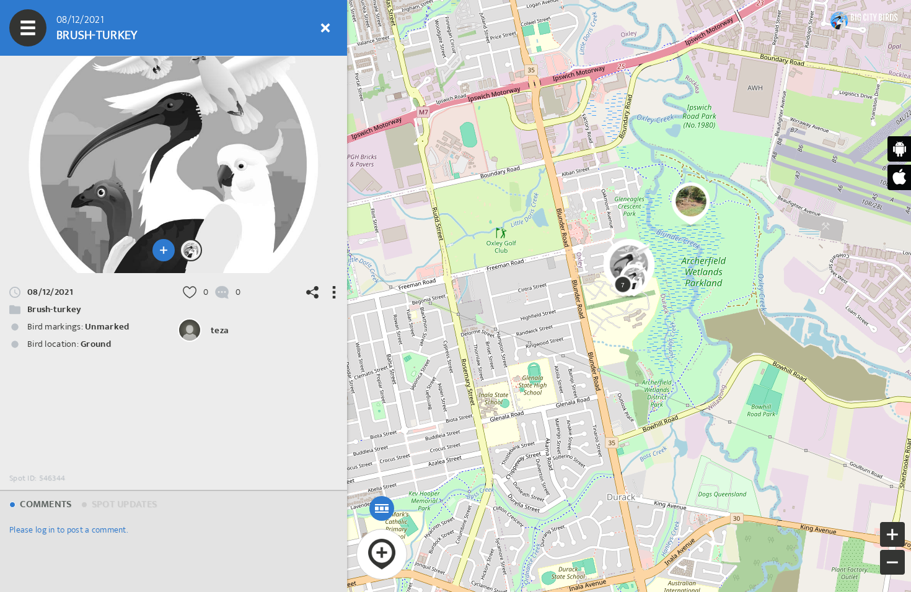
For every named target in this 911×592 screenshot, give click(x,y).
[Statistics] (139, 27)
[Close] (325, 27)
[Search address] (213, 27)
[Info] (250, 27)
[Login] (288, 27)
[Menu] (27, 27)
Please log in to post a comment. (68, 530)
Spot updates (123, 504)
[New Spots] (65, 27)
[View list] (102, 27)
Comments (44, 504)
